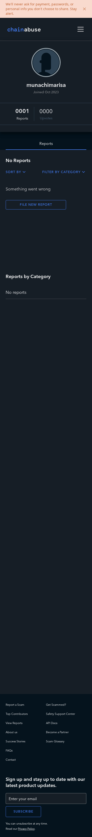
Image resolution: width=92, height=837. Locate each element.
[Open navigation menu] (80, 29)
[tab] (46, 144)
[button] (80, 29)
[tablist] (46, 141)
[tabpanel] (46, 422)
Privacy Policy (26, 828)
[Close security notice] (84, 9)
